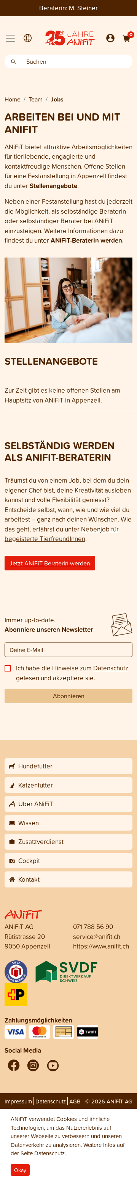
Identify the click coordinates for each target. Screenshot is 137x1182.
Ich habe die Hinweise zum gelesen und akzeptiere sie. (72, 672)
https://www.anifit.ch (101, 946)
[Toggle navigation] (10, 38)
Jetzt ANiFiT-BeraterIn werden (50, 563)
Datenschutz (110, 667)
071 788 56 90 (93, 926)
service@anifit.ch (96, 936)
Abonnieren (68, 696)
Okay (20, 1170)
